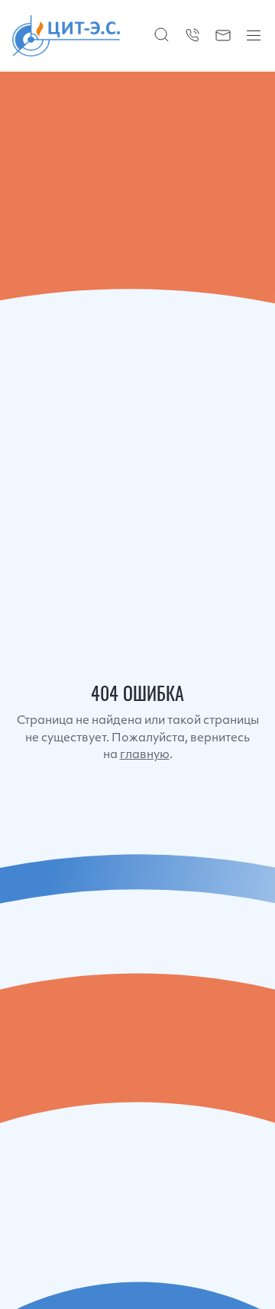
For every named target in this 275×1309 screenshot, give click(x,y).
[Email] (223, 35)
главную (145, 755)
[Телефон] (192, 35)
